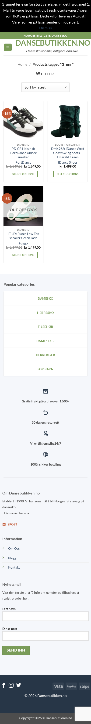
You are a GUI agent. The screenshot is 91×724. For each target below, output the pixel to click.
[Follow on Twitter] (18, 685)
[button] (8, 47)
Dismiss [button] (45, 28)
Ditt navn (9, 609)
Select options (23, 173)
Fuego (23, 243)
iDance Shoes (67, 162)
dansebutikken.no (52, 43)
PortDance (23, 162)
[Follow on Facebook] (3, 685)
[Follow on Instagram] (11, 685)
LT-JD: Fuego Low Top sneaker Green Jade (23, 236)
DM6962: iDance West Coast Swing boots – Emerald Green (67, 153)
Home (22, 64)
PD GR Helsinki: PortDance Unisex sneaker (23, 153)
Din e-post (9, 629)
